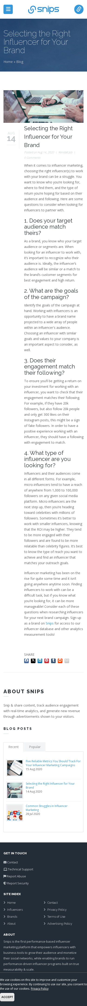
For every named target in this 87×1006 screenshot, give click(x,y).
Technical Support (20, 869)
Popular (35, 747)
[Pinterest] (47, 660)
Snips (50, 623)
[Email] (67, 660)
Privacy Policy (57, 909)
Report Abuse (16, 876)
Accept (7, 997)
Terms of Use (56, 916)
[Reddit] (61, 660)
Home (8, 61)
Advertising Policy (59, 923)
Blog (19, 61)
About (11, 923)
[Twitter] (34, 660)
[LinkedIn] (40, 660)
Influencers (15, 909)
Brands (12, 916)
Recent (13, 747)
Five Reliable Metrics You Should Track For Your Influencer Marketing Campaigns (53, 763)
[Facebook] (27, 660)
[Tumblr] (54, 660)
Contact (12, 862)
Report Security (18, 883)
